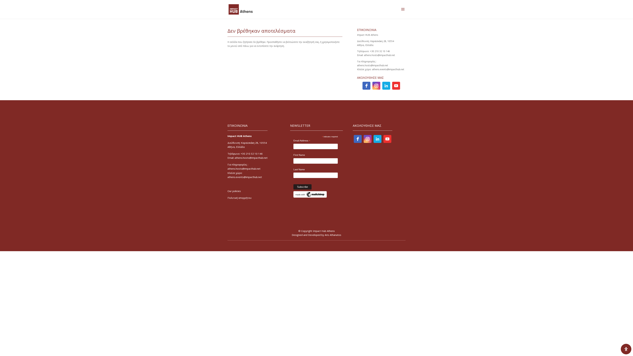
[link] (240, 9)
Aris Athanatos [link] (333, 235)
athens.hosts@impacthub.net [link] (243, 168)
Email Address (301, 141)
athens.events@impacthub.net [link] (244, 177)
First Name (299, 155)
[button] (403, 9)
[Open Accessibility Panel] (626, 349)
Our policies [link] (234, 191)
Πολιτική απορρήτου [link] (239, 197)
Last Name (299, 169)
